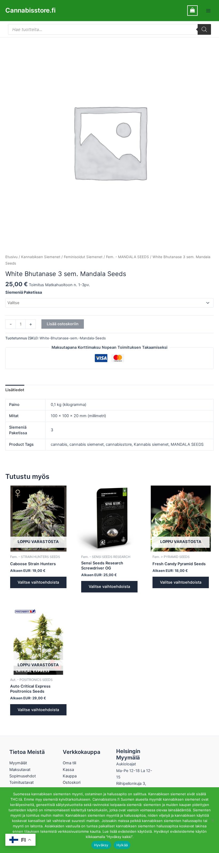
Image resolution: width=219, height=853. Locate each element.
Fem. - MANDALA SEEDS (127, 257)
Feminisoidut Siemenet (83, 257)
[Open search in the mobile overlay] (109, 29)
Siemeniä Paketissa (23, 292)
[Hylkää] (212, 820)
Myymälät (18, 763)
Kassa (68, 769)
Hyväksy (101, 845)
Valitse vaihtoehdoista (38, 582)
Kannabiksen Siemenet (40, 257)
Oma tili (69, 763)
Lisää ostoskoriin (63, 323)
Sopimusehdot (22, 776)
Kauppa (70, 776)
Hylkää (122, 845)
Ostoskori (71, 782)
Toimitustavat (21, 782)
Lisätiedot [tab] (14, 389)
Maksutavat (19, 769)
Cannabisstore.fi (30, 10)
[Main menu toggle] (208, 10)
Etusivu (11, 257)
